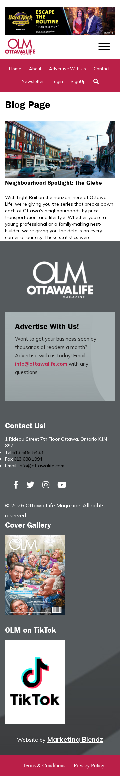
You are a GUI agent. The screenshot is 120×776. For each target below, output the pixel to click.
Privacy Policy (89, 765)
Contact (102, 68)
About (35, 68)
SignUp (78, 81)
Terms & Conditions (44, 765)
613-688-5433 (27, 452)
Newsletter (33, 81)
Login (57, 81)
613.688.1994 (28, 459)
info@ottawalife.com (41, 364)
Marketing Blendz (75, 739)
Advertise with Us (67, 68)
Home (15, 68)
